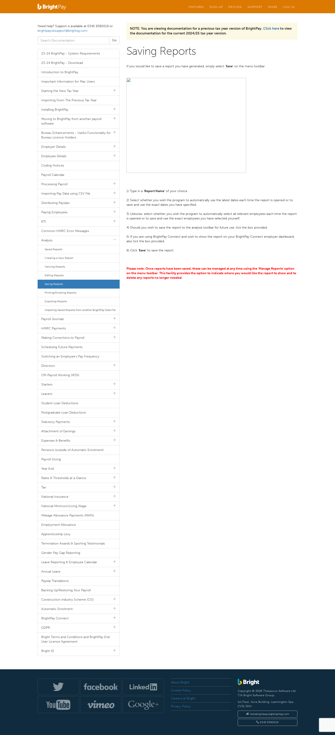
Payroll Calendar (52, 175)
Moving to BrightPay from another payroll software (71, 121)
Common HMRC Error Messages (65, 231)
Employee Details (53, 156)
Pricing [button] (235, 7)
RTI (43, 222)
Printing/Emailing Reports (60, 292)
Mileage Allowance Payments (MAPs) (67, 515)
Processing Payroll (54, 184)
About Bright (180, 682)
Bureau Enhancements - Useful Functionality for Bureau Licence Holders (76, 135)
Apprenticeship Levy (55, 534)
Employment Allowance (58, 525)
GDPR (45, 628)
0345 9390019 (268, 722)
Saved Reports (53, 249)
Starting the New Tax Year (60, 91)
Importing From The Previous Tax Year (69, 100)
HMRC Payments (53, 328)
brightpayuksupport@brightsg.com (62, 31)
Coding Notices (52, 165)
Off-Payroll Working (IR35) (60, 375)
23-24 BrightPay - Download (62, 63)
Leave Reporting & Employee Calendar (69, 562)
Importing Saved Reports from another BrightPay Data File (80, 310)
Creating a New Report (59, 258)
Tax (43, 487)
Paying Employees (54, 212)
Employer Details (53, 147)
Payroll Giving (51, 459)
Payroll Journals (52, 319)
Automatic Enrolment (57, 609)
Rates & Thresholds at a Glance (63, 478)
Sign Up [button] (216, 7)
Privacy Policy (181, 706)
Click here (271, 28)
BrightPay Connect (55, 618)
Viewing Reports (55, 266)
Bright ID (47, 651)
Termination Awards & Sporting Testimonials (73, 543)
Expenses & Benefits (55, 441)
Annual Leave (50, 571)
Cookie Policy (181, 690)
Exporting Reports (56, 301)
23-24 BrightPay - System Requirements (70, 53)
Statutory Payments (55, 422)
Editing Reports (54, 275)
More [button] (272, 7)
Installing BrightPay (54, 110)
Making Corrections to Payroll (62, 338)
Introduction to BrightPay (59, 72)
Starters (46, 384)
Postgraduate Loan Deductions (63, 412)
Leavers (46, 394)
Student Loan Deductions (59, 403)
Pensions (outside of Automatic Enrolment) (72, 450)
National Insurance (54, 497)
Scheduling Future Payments (61, 347)
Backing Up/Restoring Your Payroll (66, 590)
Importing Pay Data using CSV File (65, 193)
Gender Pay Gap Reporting (60, 553)
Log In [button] (289, 7)
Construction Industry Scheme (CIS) (67, 600)
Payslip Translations (55, 581)
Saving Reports (54, 284)
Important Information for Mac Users (68, 81)
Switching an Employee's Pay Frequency (70, 356)
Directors (48, 366)
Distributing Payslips (55, 203)
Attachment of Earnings (58, 431)
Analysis (46, 240)
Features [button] (196, 7)
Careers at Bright (183, 698)
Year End (47, 469)
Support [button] (255, 7)
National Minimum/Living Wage (63, 506)
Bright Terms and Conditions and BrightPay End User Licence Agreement (75, 639)
